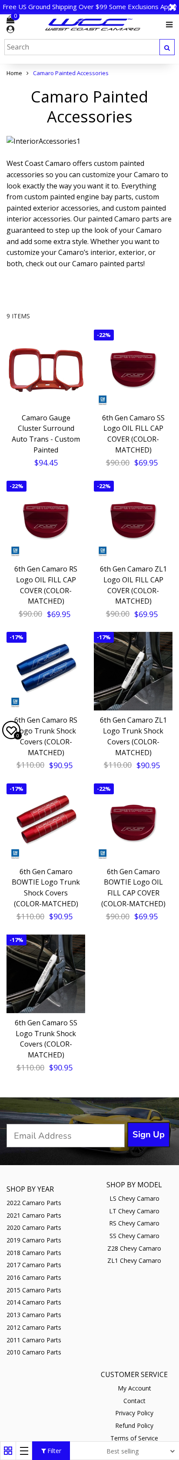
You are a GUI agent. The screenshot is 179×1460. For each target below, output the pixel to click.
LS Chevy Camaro (134, 1198)
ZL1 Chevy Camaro (134, 1260)
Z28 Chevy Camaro (134, 1248)
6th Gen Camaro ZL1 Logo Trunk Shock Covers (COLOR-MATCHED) (133, 736)
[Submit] (167, 47)
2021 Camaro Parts (34, 1215)
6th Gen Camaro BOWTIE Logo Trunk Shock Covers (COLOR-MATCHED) (46, 887)
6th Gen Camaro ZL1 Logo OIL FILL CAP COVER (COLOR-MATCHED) (133, 585)
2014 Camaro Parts (34, 1302)
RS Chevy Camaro (134, 1223)
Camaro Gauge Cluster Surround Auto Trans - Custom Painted (46, 434)
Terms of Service (134, 1438)
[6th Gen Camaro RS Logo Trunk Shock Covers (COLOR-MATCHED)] (46, 671)
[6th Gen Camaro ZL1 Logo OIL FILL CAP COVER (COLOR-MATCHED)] (133, 520)
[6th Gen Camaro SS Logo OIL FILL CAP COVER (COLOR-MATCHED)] (133, 369)
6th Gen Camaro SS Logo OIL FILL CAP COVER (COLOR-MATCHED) (133, 434)
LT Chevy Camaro (134, 1211)
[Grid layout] (8, 1450)
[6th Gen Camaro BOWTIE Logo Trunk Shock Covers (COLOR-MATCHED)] (46, 822)
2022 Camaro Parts (34, 1203)
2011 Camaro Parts (34, 1340)
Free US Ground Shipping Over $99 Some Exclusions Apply (90, 6)
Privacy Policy (134, 1413)
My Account (134, 1388)
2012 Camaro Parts (34, 1327)
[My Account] (10, 29)
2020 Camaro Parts (34, 1227)
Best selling (122, 1451)
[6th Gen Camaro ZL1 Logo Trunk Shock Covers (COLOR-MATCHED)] (133, 671)
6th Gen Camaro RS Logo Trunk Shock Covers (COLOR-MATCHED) (45, 736)
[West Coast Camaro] (93, 24)
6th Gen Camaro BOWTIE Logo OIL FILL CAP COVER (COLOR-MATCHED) (133, 887)
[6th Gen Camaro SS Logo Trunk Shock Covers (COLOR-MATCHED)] (46, 974)
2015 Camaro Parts (34, 1290)
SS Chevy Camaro (134, 1236)
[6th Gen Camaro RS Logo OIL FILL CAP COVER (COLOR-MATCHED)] (46, 520)
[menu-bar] (167, 25)
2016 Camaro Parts (34, 1277)
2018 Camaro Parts (34, 1253)
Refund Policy (134, 1425)
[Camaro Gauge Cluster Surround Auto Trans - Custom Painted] (46, 369)
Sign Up (149, 1134)
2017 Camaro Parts (34, 1265)
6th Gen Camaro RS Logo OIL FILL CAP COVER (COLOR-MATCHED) (45, 585)
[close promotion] (172, 7)
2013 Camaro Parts (34, 1315)
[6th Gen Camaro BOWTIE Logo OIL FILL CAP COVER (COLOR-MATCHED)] (133, 822)
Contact (134, 1401)
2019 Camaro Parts (34, 1240)
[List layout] (24, 1450)
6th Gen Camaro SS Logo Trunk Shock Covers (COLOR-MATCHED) (46, 1039)
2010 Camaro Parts (34, 1352)
